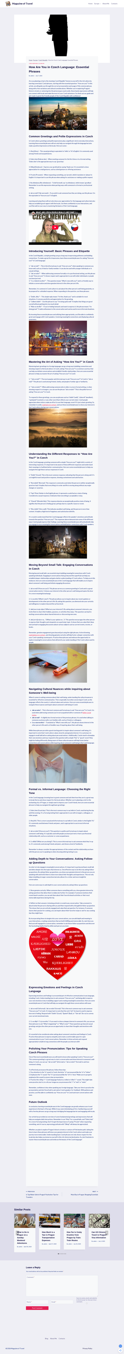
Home (90, 4)
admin (32, 75)
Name (29, 1302)
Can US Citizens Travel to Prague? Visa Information (99, 1235)
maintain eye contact (49, 405)
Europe (42, 63)
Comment (30, 1277)
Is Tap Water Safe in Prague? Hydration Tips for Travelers (42, 1194)
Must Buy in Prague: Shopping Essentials (84, 1193)
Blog (46, 1338)
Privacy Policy (87, 1348)
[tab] (58, 1253)
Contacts (114, 4)
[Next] (106, 1233)
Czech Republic (34, 63)
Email (54, 1302)
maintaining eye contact (37, 635)
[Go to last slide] (17, 1233)
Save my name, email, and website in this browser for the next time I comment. (86, 1300)
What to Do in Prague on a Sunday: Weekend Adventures (23, 1237)
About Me (105, 4)
